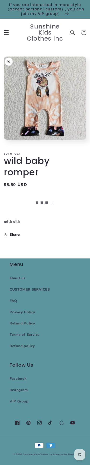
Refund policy (22, 345)
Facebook (18, 378)
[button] (6, 32)
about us (17, 278)
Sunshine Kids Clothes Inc (37, 454)
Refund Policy (22, 323)
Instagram (19, 389)
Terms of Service (25, 334)
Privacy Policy (22, 312)
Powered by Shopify (64, 454)
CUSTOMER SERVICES (30, 289)
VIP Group (19, 401)
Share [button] (15, 234)
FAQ (13, 300)
